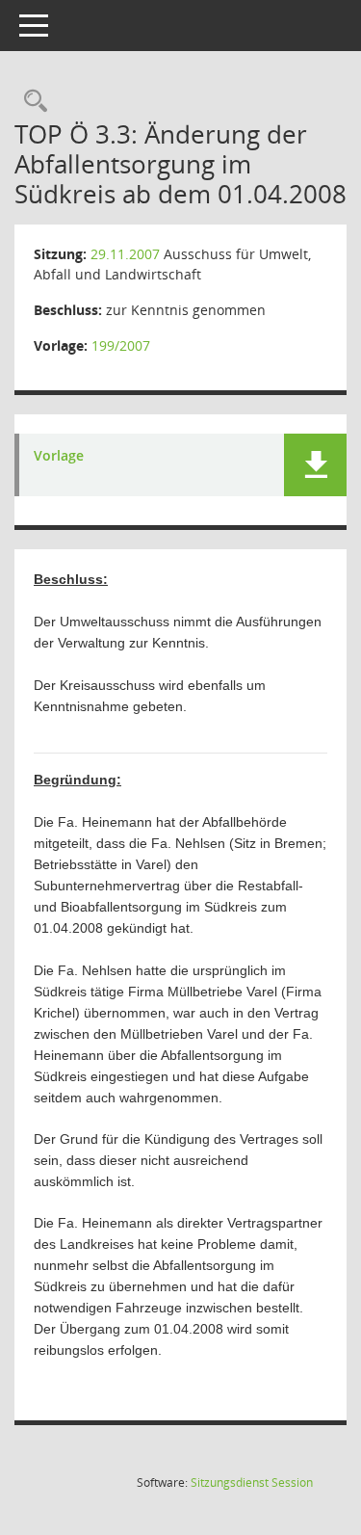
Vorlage (59, 456)
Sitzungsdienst (252, 1482)
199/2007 (120, 345)
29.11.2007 (125, 254)
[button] (315, 465)
